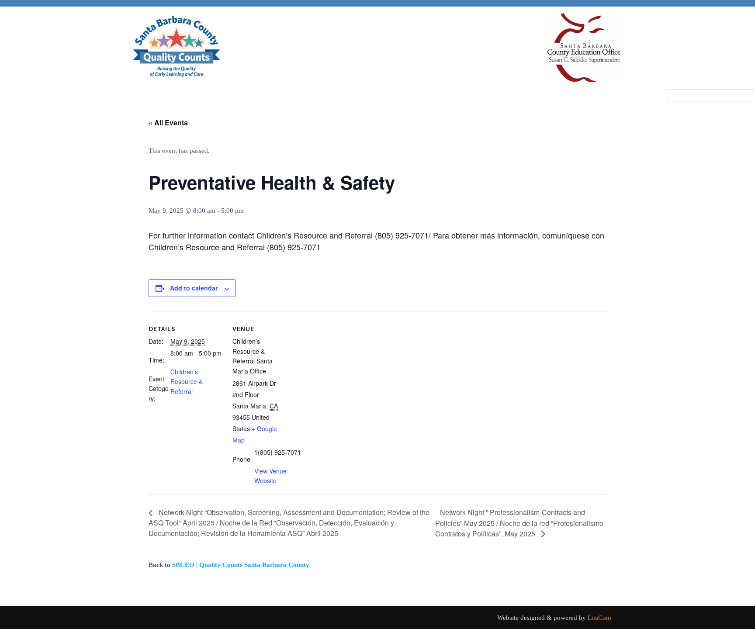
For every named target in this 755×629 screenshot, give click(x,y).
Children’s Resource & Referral (186, 381)
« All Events (168, 123)
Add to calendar (194, 287)
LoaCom (599, 617)
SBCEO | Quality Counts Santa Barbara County (240, 564)
